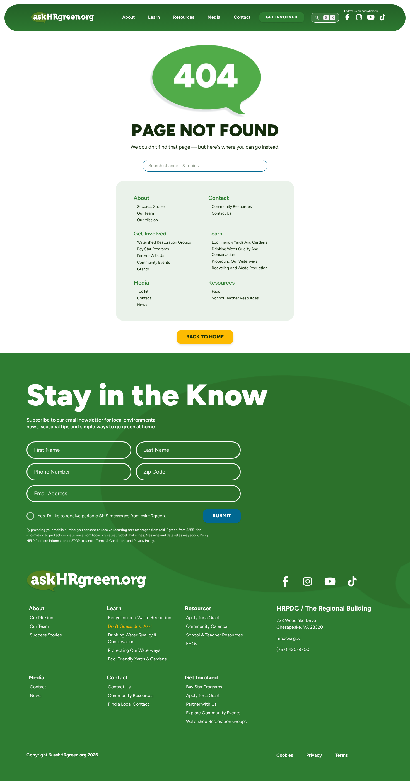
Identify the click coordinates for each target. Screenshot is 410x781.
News (142, 304)
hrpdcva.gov (288, 638)
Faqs (216, 291)
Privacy (314, 755)
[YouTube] (370, 17)
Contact (242, 17)
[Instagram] (359, 17)
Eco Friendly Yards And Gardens (239, 242)
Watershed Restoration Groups (164, 242)
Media (214, 17)
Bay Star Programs (153, 249)
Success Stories (151, 206)
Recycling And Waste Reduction (239, 268)
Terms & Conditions (111, 541)
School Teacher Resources (235, 298)
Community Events (153, 262)
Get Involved (281, 17)
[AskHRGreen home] (66, 17)
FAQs (191, 643)
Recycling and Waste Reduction (139, 617)
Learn (154, 17)
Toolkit (142, 291)
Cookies (284, 755)
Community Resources (232, 206)
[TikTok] (382, 17)
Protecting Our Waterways (235, 261)
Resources (183, 17)
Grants (143, 269)
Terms (341, 755)
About (128, 17)
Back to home (205, 337)
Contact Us (221, 213)
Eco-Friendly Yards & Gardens (137, 659)
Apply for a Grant (203, 617)
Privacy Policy (144, 541)
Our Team (145, 213)
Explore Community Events (213, 712)
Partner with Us (201, 704)
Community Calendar (207, 626)
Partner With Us (150, 255)
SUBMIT (222, 516)
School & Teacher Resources (214, 635)
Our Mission (147, 220)
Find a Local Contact (128, 704)
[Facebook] (347, 17)
